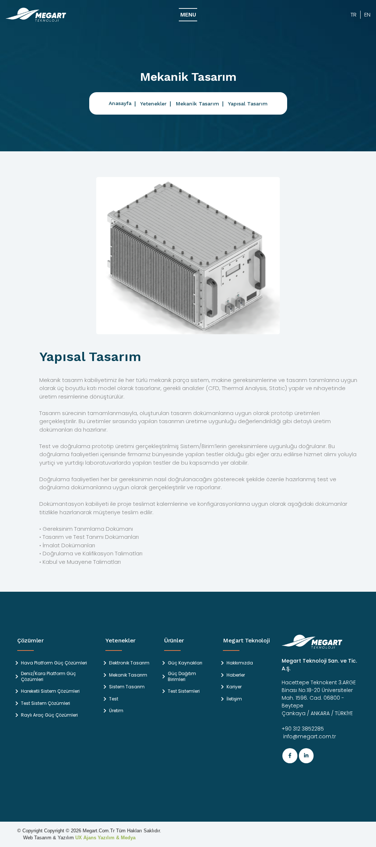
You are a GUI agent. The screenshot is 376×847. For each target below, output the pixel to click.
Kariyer (234, 687)
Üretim (116, 711)
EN (367, 14)
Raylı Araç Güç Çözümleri (49, 715)
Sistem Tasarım (127, 687)
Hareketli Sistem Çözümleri (50, 691)
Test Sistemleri (184, 691)
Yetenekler (153, 104)
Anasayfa (120, 103)
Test (113, 699)
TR (354, 14)
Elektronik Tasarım (129, 663)
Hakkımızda (240, 663)
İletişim (234, 699)
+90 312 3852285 (303, 728)
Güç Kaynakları (185, 663)
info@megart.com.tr (309, 736)
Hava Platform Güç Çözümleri (54, 663)
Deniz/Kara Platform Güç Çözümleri (48, 676)
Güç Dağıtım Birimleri (182, 676)
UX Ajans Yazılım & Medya (105, 837)
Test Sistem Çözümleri (45, 703)
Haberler (236, 675)
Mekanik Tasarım (197, 104)
